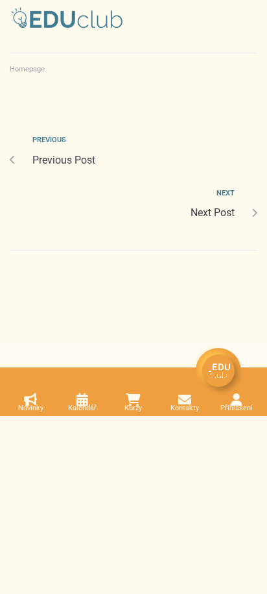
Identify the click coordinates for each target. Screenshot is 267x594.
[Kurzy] (133, 399)
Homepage (27, 69)
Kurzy (133, 408)
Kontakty (184, 408)
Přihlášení (236, 408)
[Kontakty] (184, 399)
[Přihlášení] (236, 399)
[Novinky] (30, 399)
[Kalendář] (82, 399)
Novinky (30, 408)
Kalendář (82, 408)
